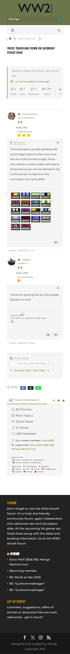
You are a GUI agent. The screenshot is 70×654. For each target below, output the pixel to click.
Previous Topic (22, 370)
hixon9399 (48, 440)
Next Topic (40, 370)
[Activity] (21, 122)
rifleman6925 (29, 114)
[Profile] (19, 122)
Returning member (23, 570)
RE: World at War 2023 (25, 577)
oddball (32, 81)
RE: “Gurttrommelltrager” (27, 583)
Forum (14, 554)
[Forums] (10, 38)
